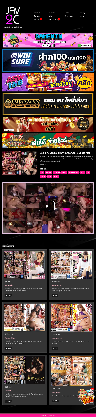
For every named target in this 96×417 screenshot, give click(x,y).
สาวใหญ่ (82, 16)
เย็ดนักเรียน (37, 16)
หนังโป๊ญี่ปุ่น (37, 12)
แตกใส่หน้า (57, 172)
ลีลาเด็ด (64, 172)
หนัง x (82, 172)
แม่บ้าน (67, 12)
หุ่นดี (42, 172)
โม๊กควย (43, 176)
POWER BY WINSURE (48, 415)
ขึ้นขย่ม (49, 176)
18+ (88, 172)
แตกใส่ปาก (49, 172)
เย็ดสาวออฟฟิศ (69, 16)
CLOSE (92, 389)
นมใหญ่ (56, 176)
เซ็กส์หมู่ (82, 12)
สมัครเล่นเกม (37, 19)
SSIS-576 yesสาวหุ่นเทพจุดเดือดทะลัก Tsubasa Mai (65, 152)
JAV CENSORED (74, 172)
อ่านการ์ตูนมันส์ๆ (54, 19)
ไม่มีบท (51, 16)
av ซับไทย (52, 12)
